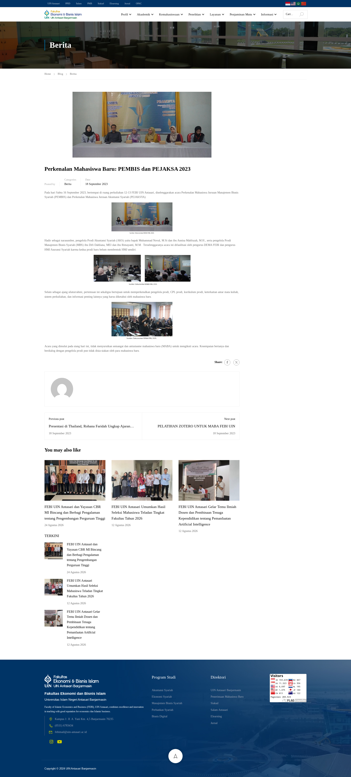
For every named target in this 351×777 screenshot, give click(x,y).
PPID (67, 3)
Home (47, 73)
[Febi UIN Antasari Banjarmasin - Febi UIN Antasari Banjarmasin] (63, 14)
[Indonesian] (288, 3)
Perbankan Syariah (162, 709)
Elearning (114, 3)
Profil (124, 14)
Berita (73, 73)
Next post (229, 418)
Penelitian (194, 14)
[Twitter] (236, 362)
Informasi (267, 14)
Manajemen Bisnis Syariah (167, 703)
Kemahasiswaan (169, 14)
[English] (293, 3)
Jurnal (127, 3)
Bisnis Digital (159, 716)
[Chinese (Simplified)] (304, 3)
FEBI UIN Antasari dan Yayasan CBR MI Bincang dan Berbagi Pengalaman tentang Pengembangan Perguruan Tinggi (74, 513)
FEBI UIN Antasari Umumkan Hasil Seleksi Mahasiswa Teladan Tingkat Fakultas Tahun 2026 (138, 513)
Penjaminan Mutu (241, 14)
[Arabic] (298, 3)
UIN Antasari (54, 3)
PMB (89, 3)
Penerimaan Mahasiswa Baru (227, 696)
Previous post (56, 418)
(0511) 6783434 (64, 725)
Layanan (215, 14)
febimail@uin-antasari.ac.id (71, 732)
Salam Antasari (219, 709)
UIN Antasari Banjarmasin (226, 690)
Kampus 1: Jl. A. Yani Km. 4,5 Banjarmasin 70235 (84, 719)
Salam (79, 3)
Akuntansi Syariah (162, 690)
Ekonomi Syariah (162, 696)
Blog (60, 73)
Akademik (143, 14)
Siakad (101, 3)
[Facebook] (227, 362)
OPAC (139, 3)
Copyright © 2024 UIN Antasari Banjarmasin (70, 768)
